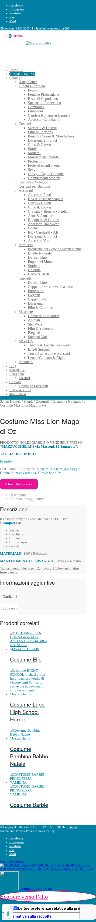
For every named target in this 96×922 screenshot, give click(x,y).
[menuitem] (47, 70)
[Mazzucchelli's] (43, 53)
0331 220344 (24, 28)
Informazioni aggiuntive (27, 499)
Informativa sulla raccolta (28, 916)
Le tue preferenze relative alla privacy (52, 908)
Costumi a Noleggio (65, 469)
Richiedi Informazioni (18, 484)
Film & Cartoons (24, 473)
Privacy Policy (25, 831)
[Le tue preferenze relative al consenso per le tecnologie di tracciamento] (8, 913)
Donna (5, 473)
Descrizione (18, 495)
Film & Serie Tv (49, 473)
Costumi (43, 469)
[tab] (47, 495)
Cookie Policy (45, 831)
